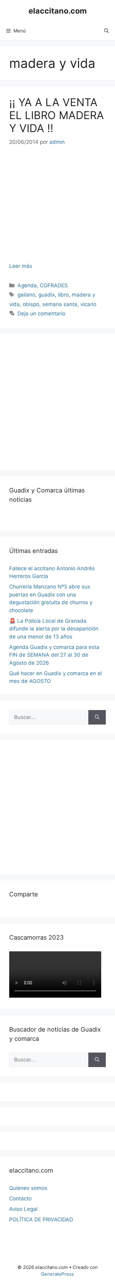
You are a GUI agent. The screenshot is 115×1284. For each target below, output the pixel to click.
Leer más (20, 266)
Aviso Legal (23, 1209)
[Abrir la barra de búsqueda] (106, 31)
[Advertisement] (57, 401)
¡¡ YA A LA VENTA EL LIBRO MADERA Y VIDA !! (56, 115)
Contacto (20, 1198)
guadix (46, 295)
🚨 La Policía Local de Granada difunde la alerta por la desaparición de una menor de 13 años (53, 629)
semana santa (59, 304)
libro (63, 295)
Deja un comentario (41, 313)
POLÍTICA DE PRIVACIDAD (41, 1219)
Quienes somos (28, 1188)
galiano (26, 295)
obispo (31, 304)
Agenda (27, 285)
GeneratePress (57, 1274)
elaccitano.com (58, 10)
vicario (88, 304)
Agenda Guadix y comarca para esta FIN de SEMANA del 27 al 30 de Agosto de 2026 (54, 655)
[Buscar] (97, 717)
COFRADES (54, 285)
